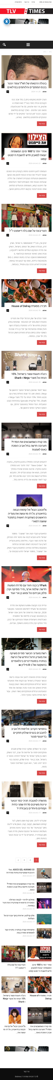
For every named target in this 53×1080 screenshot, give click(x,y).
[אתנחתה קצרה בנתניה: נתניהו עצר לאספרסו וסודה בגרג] (44, 933)
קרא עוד (42, 124)
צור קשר (26, 2)
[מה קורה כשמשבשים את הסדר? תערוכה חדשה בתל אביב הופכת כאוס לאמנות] (26, 436)
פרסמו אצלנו (18, 2)
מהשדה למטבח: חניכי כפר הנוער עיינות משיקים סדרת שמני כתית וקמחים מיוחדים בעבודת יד (29, 804)
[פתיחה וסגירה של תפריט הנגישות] (6, 21)
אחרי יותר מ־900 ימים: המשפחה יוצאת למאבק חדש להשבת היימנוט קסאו (27, 155)
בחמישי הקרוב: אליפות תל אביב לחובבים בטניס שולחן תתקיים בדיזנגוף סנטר (29, 732)
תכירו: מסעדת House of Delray (28, 306)
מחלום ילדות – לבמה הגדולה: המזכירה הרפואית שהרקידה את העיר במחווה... (18, 902)
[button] (4, 45)
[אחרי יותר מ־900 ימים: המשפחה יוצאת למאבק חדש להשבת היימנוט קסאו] (26, 146)
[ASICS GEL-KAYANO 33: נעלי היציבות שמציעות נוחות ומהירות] (44, 873)
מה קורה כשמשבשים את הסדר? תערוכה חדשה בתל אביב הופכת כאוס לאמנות (29, 445)
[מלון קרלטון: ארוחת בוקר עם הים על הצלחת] (44, 919)
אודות (33, 2)
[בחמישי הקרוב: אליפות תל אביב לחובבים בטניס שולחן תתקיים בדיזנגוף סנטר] (26, 724)
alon (45, 91)
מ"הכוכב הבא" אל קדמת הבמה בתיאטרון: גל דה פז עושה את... (14, 1029)
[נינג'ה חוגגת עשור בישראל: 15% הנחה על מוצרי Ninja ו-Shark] (26, 365)
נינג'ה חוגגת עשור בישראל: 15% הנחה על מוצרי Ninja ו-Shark (14, 998)
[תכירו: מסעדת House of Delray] (26, 293)
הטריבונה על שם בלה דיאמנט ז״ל (28, 230)
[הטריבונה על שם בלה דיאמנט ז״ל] (26, 218)
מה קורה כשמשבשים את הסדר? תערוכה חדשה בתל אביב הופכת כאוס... (20, 887)
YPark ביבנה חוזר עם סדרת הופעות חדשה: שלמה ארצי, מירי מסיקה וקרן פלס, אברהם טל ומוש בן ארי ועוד (27, 589)
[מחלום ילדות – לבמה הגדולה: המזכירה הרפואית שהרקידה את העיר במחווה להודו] (44, 903)
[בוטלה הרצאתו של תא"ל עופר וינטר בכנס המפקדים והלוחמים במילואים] (26, 71)
